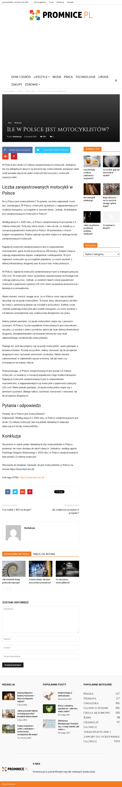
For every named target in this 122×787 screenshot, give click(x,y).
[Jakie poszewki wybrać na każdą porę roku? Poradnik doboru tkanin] (8, 713)
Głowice (90, 741)
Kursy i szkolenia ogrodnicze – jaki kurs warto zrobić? (68, 709)
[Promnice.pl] (61, 15)
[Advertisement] (61, 49)
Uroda (103, 77)
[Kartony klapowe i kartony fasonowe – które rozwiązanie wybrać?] (8, 695)
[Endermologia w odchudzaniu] (49, 695)
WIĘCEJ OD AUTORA (44, 554)
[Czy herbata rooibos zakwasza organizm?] (92, 161)
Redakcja (17, 136)
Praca (68, 77)
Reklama (60, 2)
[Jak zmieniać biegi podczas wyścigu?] (14, 569)
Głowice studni (96, 708)
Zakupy (16, 84)
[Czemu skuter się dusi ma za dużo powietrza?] (40, 569)
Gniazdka (91, 703)
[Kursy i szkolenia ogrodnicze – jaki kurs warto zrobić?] (49, 708)
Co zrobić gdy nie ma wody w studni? (111, 173)
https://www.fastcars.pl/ (32, 477)
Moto (10, 123)
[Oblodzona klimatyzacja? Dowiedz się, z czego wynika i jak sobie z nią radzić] (49, 723)
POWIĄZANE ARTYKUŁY (16, 554)
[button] (116, 80)
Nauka (89, 694)
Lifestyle (40, 77)
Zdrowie (31, 84)
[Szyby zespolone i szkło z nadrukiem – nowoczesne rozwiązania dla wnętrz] (8, 729)
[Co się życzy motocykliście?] (67, 569)
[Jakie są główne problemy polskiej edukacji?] (92, 217)
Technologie (85, 77)
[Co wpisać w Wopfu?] (111, 217)
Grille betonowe (97, 713)
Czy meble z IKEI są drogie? (16, 509)
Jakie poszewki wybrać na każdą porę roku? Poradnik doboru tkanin (27, 714)
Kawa (87, 718)
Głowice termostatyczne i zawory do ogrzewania (102, 732)
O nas (51, 2)
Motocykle (18, 123)
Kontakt (70, 2)
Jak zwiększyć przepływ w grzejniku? (65, 511)
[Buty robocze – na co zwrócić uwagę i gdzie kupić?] (111, 189)
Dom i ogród (21, 77)
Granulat (91, 722)
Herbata (90, 699)
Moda (56, 77)
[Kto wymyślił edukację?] (92, 189)
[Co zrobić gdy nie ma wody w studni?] (111, 161)
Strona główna (40, 2)
